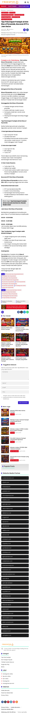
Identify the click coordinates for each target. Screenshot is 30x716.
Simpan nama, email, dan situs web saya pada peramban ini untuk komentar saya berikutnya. (14, 397)
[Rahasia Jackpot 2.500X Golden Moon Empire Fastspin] (7, 337)
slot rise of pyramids (8, 285)
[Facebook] (18, 312)
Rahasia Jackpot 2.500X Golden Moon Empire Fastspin (7, 344)
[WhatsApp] (27, 312)
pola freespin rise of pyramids (10, 280)
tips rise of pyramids (8, 287)
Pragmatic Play (5, 12)
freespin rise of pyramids (9, 276)
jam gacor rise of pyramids (10, 278)
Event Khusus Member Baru (7, 14)
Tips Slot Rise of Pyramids (9, 297)
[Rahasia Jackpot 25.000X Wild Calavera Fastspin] (7, 352)
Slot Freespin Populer (6, 17)
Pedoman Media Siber (7, 693)
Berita (2, 667)
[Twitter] (21, 312)
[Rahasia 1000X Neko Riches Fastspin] (7, 322)
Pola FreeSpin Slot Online (9, 292)
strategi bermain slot (8, 683)
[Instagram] (14, 702)
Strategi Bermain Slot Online (10, 296)
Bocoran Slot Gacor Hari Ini (14, 290)
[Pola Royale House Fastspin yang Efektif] (22, 352)
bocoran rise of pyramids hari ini (15, 274)
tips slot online (7, 676)
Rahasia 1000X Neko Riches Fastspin (6, 328)
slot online (5, 678)
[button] (25, 2)
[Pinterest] (8, 702)
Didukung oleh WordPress (8, 712)
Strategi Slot (6, 681)
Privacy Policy (4, 695)
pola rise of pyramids (8, 281)
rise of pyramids (21, 281)
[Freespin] (10, 2)
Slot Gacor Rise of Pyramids (10, 294)
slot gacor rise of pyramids (10, 283)
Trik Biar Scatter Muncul (7, 19)
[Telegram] (24, 312)
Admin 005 (3, 29)
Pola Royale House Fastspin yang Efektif (21, 358)
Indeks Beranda (5, 690)
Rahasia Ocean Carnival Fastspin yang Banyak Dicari (22, 329)
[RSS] (16, 702)
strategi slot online (21, 285)
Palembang (15, 60)
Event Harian (12, 12)
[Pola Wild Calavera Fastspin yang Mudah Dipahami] (22, 337)
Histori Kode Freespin (19, 14)
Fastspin (4, 324)
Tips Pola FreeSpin (16, 17)
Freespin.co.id (5, 60)
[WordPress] (11, 702)
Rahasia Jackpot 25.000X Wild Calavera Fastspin (7, 359)
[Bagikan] (27, 30)
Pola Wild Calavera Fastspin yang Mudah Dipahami (22, 344)
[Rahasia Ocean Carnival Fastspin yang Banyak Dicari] (22, 322)
